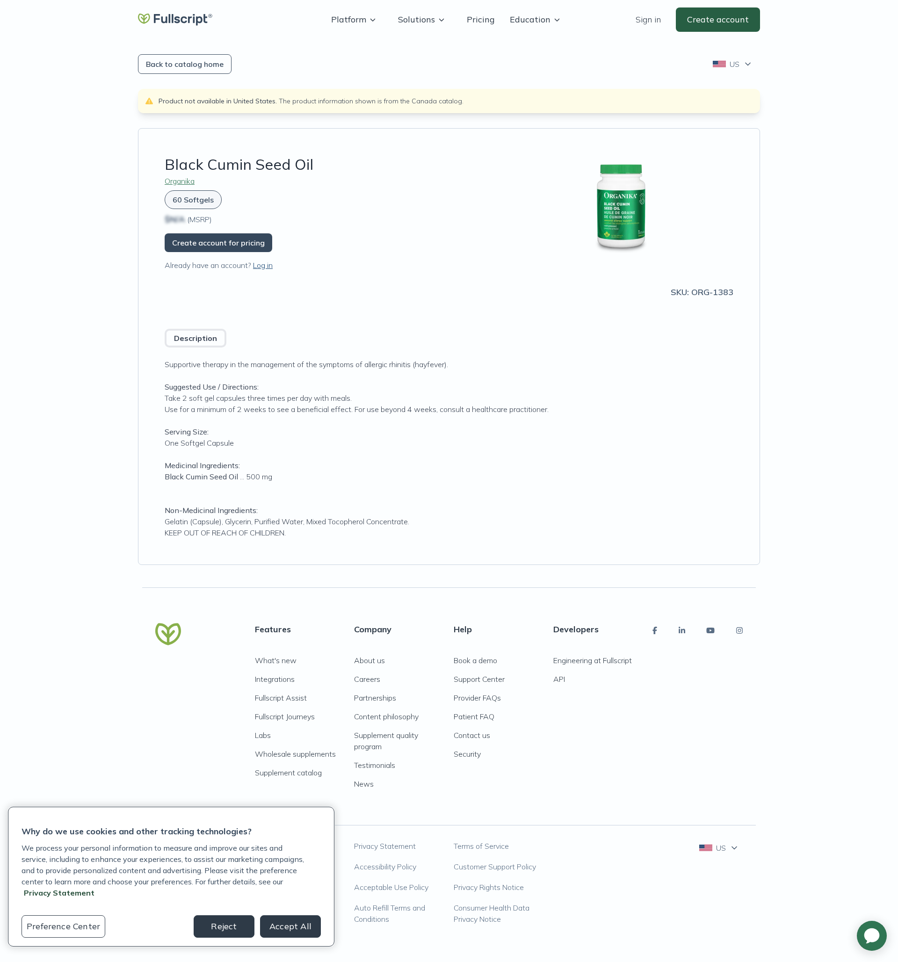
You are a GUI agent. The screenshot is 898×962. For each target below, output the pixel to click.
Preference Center (63, 926)
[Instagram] (739, 630)
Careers (367, 679)
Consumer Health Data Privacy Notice (491, 913)
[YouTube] (710, 630)
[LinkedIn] (682, 630)
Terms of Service (481, 846)
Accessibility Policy (385, 866)
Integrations (275, 679)
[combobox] (732, 64)
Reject (224, 926)
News (364, 783)
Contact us (472, 735)
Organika (180, 181)
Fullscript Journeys (285, 716)
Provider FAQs (477, 697)
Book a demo (475, 660)
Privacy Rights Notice (489, 887)
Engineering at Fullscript (592, 660)
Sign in (648, 19)
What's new (276, 660)
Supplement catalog (288, 772)
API (559, 679)
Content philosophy (386, 716)
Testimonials (374, 765)
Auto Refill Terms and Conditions (389, 913)
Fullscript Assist (281, 697)
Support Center (479, 679)
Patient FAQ (474, 716)
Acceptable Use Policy (391, 887)
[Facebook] (654, 630)
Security (467, 754)
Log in (263, 265)
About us (369, 660)
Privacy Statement (385, 846)
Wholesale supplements (295, 754)
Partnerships (375, 697)
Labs (263, 735)
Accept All (290, 926)
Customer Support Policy (495, 866)
